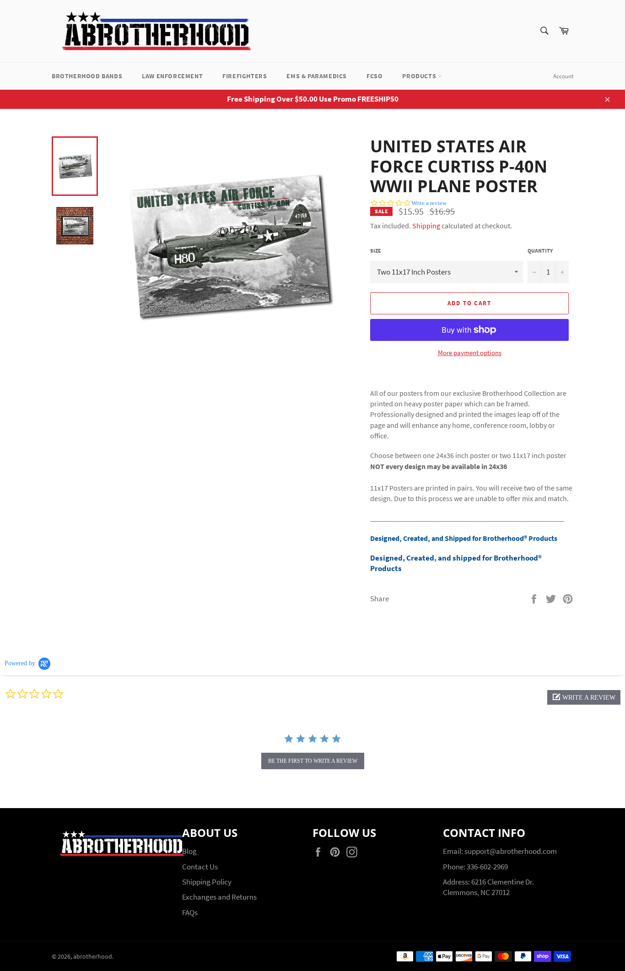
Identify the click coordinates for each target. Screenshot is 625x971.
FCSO (374, 76)
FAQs (190, 912)
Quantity (540, 250)
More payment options (469, 352)
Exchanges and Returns (219, 897)
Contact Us (200, 867)
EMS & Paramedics (316, 76)
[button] (583, 697)
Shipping (426, 225)
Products (419, 76)
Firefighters (244, 76)
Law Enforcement (172, 76)
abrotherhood (92, 956)
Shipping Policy (207, 882)
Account (563, 76)
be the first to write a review (312, 761)
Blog (189, 851)
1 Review (542, 205)
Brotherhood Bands (87, 76)
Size (375, 250)
